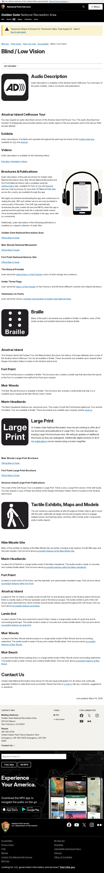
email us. (88, 410)
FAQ (57, 715)
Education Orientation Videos (14, 161)
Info (2, 19)
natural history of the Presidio (29, 274)
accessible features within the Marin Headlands (65, 567)
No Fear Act (59, 841)
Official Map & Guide (10, 238)
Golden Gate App (86, 139)
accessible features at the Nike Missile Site (55, 551)
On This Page (15, 66)
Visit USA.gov (67, 867)
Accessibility (6, 841)
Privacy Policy (7, 845)
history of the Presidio (26, 286)
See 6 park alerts (18, 32)
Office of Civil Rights (63, 857)
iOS (14, 142)
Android (24, 142)
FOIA (3, 849)
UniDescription (7, 186)
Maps (20, 19)
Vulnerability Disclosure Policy (67, 849)
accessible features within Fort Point (17, 583)
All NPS (24, 764)
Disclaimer (58, 845)
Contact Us (7, 745)
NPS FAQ (5, 861)
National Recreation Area (28, 15)
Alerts (10, 19)
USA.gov (58, 853)
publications (41, 441)
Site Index (60, 719)
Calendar (28, 19)
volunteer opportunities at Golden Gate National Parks (47, 299)
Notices (4, 853)
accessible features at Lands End (16, 625)
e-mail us (68, 684)
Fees (36, 19)
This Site (9, 764)
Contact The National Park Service (16, 857)
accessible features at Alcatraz (26, 606)
